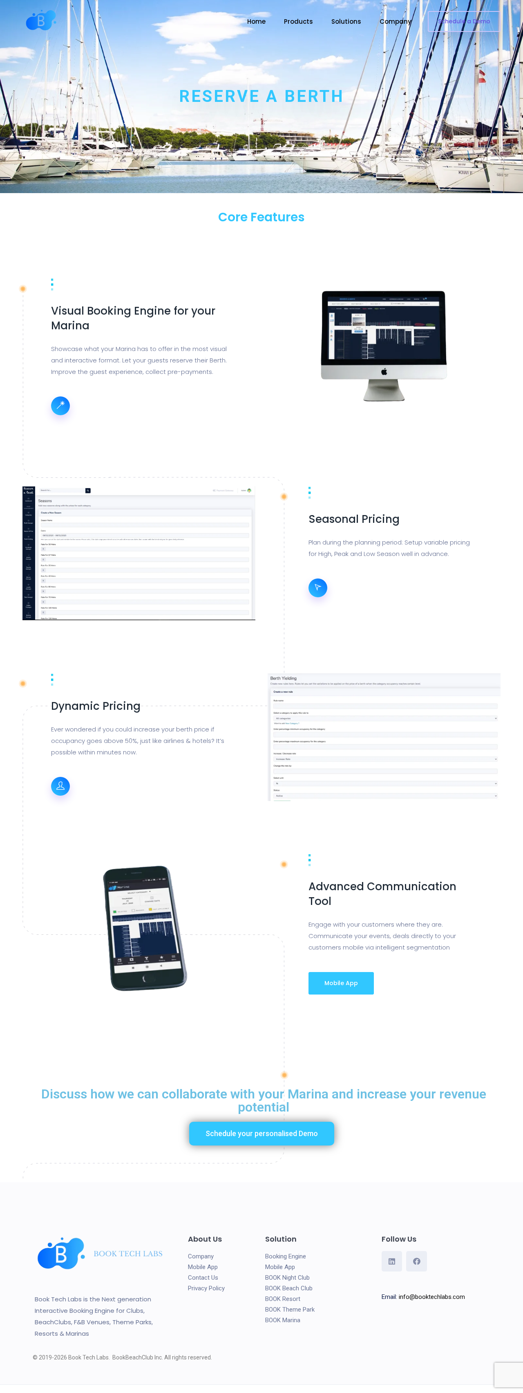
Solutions (346, 21)
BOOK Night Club (287, 1277)
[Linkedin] (392, 1261)
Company (395, 21)
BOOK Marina (283, 1320)
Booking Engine (285, 1256)
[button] (261, 1133)
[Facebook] (416, 1261)
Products (298, 21)
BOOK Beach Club (289, 1288)
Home (256, 21)
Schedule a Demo (464, 21)
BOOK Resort (282, 1299)
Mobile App (341, 983)
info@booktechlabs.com (432, 1297)
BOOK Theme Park (290, 1309)
